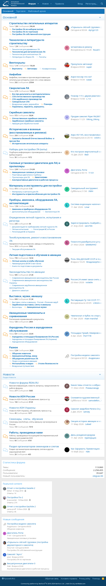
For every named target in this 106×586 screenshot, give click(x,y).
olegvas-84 (98, 475)
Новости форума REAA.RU (24, 382)
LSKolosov (98, 302)
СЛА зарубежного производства (27, 99)
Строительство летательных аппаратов (33, 23)
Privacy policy (84, 578)
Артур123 (93, 30)
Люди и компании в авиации (24, 361)
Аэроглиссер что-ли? (81, 76)
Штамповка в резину (81, 46)
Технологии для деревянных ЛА (26, 49)
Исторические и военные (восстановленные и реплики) (27, 131)
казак (89, 79)
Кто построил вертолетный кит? (87, 151)
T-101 (91, 172)
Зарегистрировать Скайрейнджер (88, 222)
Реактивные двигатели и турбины (26, 175)
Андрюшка (94, 358)
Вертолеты (17, 68)
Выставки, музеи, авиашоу (25, 296)
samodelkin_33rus (97, 400)
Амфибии (15, 74)
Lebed (88, 424)
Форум (32, 3)
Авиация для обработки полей (25, 123)
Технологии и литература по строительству (26, 41)
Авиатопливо (41, 177)
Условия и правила (69, 578)
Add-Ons (69, 584)
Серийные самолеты (22, 112)
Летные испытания (20, 229)
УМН (90, 191)
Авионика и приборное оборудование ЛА (31, 209)
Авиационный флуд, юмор (24, 356)
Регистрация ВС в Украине (23, 231)
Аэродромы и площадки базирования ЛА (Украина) (34, 339)
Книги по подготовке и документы (27, 266)
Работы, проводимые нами (26, 432)
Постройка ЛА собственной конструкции (31, 34)
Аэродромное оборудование (24, 341)
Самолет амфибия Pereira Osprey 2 (88, 408)
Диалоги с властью (20, 290)
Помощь (96, 578)
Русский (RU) (9, 578)
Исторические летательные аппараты (30, 143)
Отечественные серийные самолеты (29, 118)
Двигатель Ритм (79, 169)
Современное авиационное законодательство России (35, 278)
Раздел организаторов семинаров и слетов (34, 446)
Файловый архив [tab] (37, 11)
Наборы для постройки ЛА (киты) (28, 149)
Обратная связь (52, 578)
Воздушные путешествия (23, 366)
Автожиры (32, 68)
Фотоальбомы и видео (22, 363)
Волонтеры (17, 307)
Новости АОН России (22, 396)
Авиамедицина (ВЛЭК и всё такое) (26, 263)
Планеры (48, 104)
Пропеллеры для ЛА (21, 177)
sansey (86, 411)
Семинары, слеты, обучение (26, 418)
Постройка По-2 (15, 497)
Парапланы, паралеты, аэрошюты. (28, 106)
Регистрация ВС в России (44, 229)
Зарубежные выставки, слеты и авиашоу (31, 304)
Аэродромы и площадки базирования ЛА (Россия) (35, 336)
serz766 (88, 225)
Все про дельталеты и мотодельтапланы (31, 94)
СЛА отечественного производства (28, 96)
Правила (59, 3)
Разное (13, 347)
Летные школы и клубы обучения (28, 261)
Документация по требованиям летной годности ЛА (34, 227)
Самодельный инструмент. (84, 188)
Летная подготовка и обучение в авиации (35, 255)
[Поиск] (102, 3)
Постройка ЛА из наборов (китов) (27, 29)
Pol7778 (87, 335)
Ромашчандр (92, 387)
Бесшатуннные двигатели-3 (21, 563)
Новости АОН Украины (22, 407)
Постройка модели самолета (85, 355)
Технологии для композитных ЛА (26, 54)
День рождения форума (83, 434)
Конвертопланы (49, 68)
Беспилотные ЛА (52, 211)
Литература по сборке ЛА (23, 57)
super (89, 66)
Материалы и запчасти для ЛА (25, 191)
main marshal (91, 318)
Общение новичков (21, 353)
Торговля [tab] (20, 11)
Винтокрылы (17, 62)
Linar (87, 207)
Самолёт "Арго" (14, 554)
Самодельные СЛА (21, 101)
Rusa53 (96, 49)
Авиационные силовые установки (28, 172)
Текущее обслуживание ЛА (23, 249)
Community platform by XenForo (43, 584)
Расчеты (42, 57)
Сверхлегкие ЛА (19, 88)
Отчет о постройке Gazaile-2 (21, 488)
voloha (97, 137)
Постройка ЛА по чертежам (25, 32)
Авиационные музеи (37, 307)
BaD (87, 154)
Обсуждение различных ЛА (25, 358)
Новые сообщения (13, 519)
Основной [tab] (8, 11)
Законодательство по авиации (27, 271)
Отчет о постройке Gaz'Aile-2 (21, 506)
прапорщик (90, 437)
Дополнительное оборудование (26, 211)
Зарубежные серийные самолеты (28, 121)
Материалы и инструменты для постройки (35, 185)
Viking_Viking (92, 119)
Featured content (12, 483)
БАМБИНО (91, 244)
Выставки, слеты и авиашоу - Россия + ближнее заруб (35, 302)
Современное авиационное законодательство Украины (30, 281)
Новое (45, 3)
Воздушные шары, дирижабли (25, 104)
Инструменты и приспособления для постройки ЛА (36, 194)
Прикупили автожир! (81, 64)
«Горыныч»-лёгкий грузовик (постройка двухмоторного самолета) (27, 543)
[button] (38, 3)
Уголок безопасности (48, 363)
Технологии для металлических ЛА (28, 52)
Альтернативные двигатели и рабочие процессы (35, 180)
